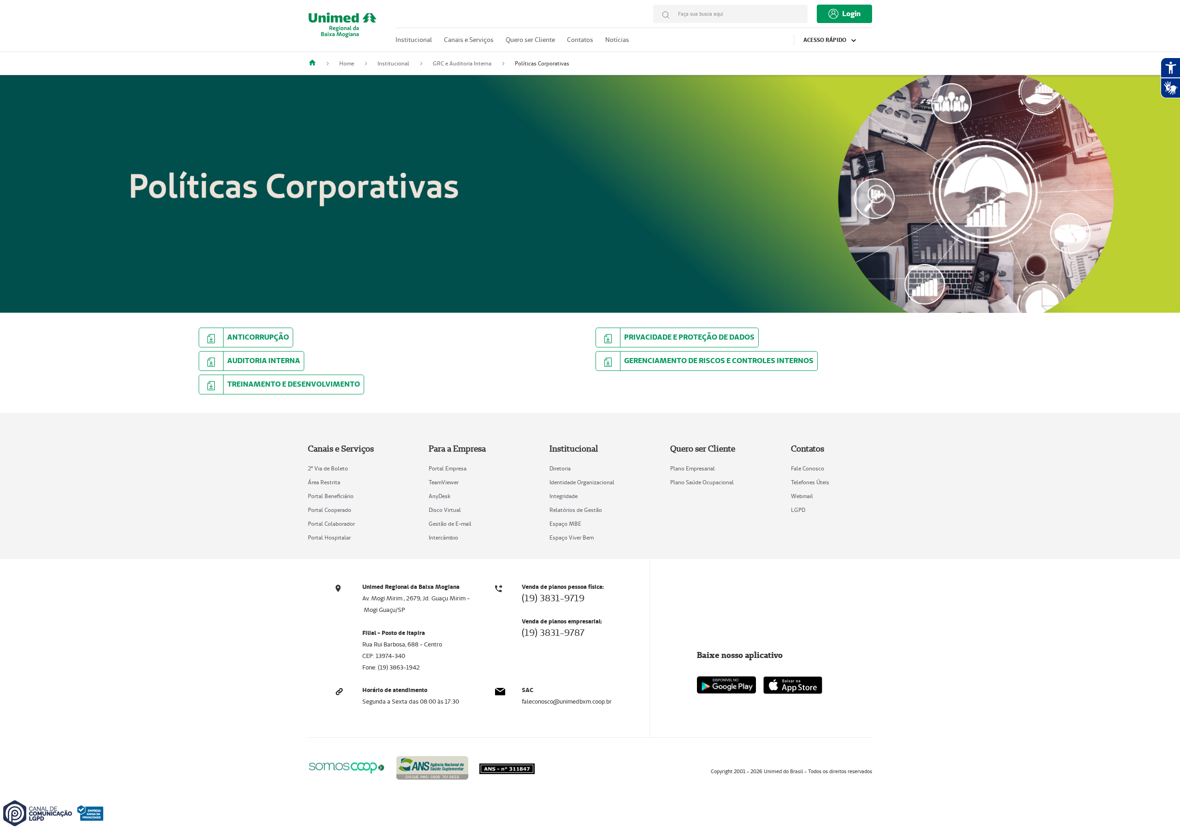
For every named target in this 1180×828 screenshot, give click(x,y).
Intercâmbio (443, 537)
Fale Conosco (807, 468)
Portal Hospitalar (329, 537)
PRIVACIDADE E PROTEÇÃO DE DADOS (689, 337)
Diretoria (560, 468)
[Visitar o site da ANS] (432, 766)
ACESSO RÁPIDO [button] (825, 39)
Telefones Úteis (810, 482)
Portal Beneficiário (331, 496)
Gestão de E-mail (450, 523)
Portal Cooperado (329, 509)
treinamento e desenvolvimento (293, 384)
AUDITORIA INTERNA (263, 360)
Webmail (802, 496)
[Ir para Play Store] (726, 684)
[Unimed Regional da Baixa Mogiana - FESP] (316, 63)
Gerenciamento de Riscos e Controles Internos (719, 360)
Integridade (563, 496)
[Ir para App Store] (792, 685)
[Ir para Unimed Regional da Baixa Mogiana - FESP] (342, 28)
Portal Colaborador (331, 523)
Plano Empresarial (692, 468)
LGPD (798, 509)
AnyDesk (439, 496)
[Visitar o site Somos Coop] (346, 766)
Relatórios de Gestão (575, 509)
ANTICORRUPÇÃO (258, 337)
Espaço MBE (565, 523)
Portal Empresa (447, 468)
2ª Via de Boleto (328, 468)
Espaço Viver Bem (571, 537)
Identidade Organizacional (581, 482)
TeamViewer (444, 482)
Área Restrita (324, 482)
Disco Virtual (445, 509)
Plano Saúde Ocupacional (702, 482)
